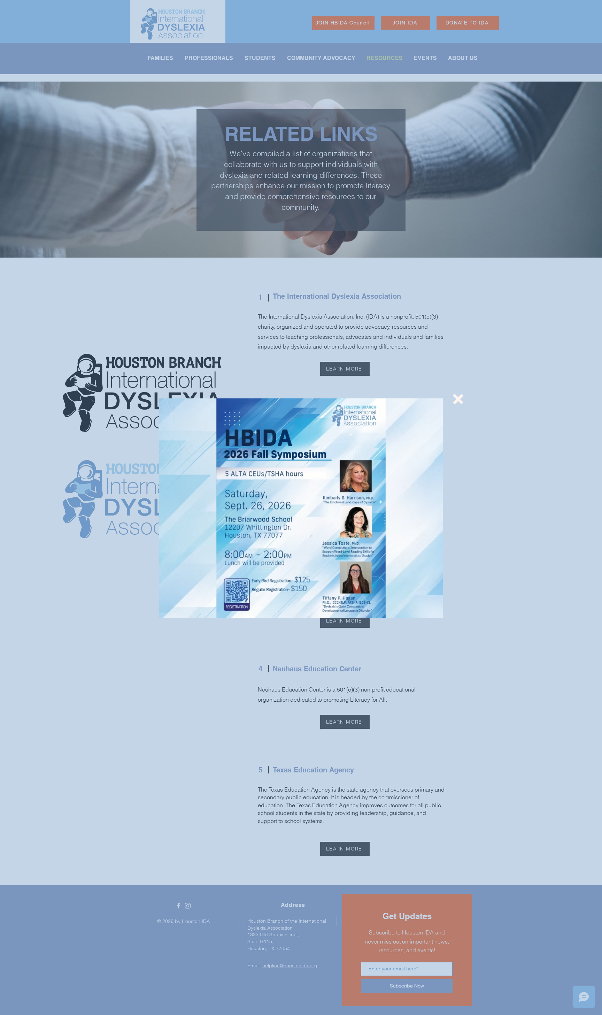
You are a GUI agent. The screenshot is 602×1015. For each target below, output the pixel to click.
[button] (458, 399)
